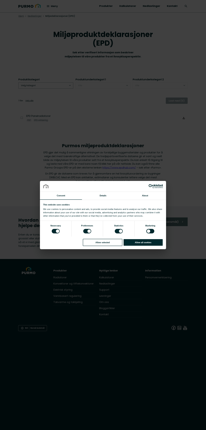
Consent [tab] (61, 195)
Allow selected (102, 242)
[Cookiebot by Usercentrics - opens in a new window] (150, 186)
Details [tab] (103, 195)
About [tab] (145, 195)
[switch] (87, 231)
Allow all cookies (143, 242)
